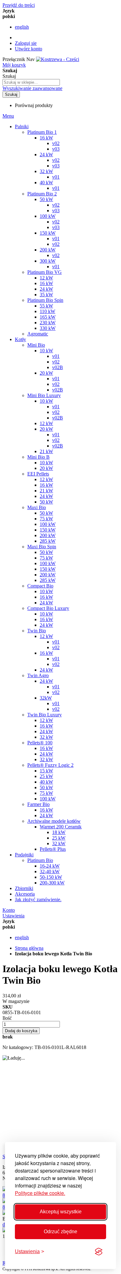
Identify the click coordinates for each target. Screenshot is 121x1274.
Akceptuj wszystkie (61, 1211)
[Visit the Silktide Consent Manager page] (98, 1251)
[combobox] (31, 82)
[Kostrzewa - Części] (57, 59)
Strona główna (29, 948)
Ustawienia (13, 915)
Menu (8, 116)
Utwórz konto (28, 48)
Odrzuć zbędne (60, 1231)
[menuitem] (38, 899)
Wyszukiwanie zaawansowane (32, 88)
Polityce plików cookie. (40, 1193)
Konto (8, 910)
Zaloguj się (26, 43)
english (22, 27)
